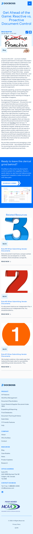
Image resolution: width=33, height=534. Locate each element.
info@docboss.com (7, 488)
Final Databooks (6, 412)
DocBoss (8, 3)
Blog (2, 450)
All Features (5, 394)
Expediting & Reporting (9, 409)
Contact (4, 441)
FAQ (2, 425)
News (3, 456)
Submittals (5, 419)
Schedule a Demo (9, 183)
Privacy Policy (16, 524)
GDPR (16, 528)
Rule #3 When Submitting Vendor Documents (14, 250)
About (3, 434)
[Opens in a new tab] (30, 32)
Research (4, 463)
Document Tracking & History (11, 416)
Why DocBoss (6, 438)
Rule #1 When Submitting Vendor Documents (14, 355)
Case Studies (5, 453)
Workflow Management (9, 398)
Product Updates (7, 460)
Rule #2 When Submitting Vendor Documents (14, 302)
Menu (30, 3)
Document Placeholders (9, 401)
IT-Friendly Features (8, 422)
